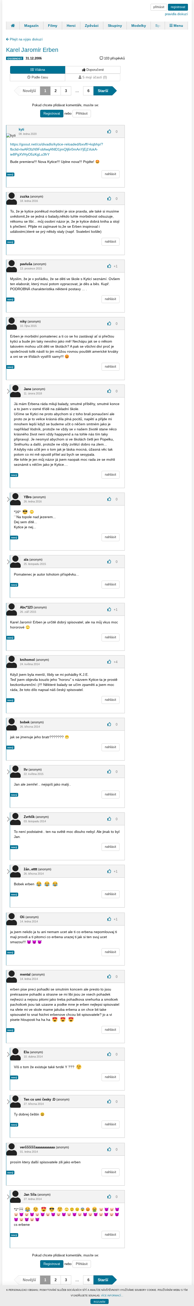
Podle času (39, 77)
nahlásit (110, 174)
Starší (103, 91)
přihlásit (158, 7)
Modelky (138, 26)
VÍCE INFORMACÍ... (112, 1295)
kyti (21, 129)
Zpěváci (92, 26)
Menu (178, 26)
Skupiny (115, 26)
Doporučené (94, 70)
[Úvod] (12, 26)
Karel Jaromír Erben (32, 50)
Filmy (52, 26)
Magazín (31, 26)
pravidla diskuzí (176, 14)
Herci (71, 26)
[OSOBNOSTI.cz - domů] (25, 10)
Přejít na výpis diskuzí (26, 39)
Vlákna (39, 70)
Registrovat (51, 113)
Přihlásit (82, 113)
